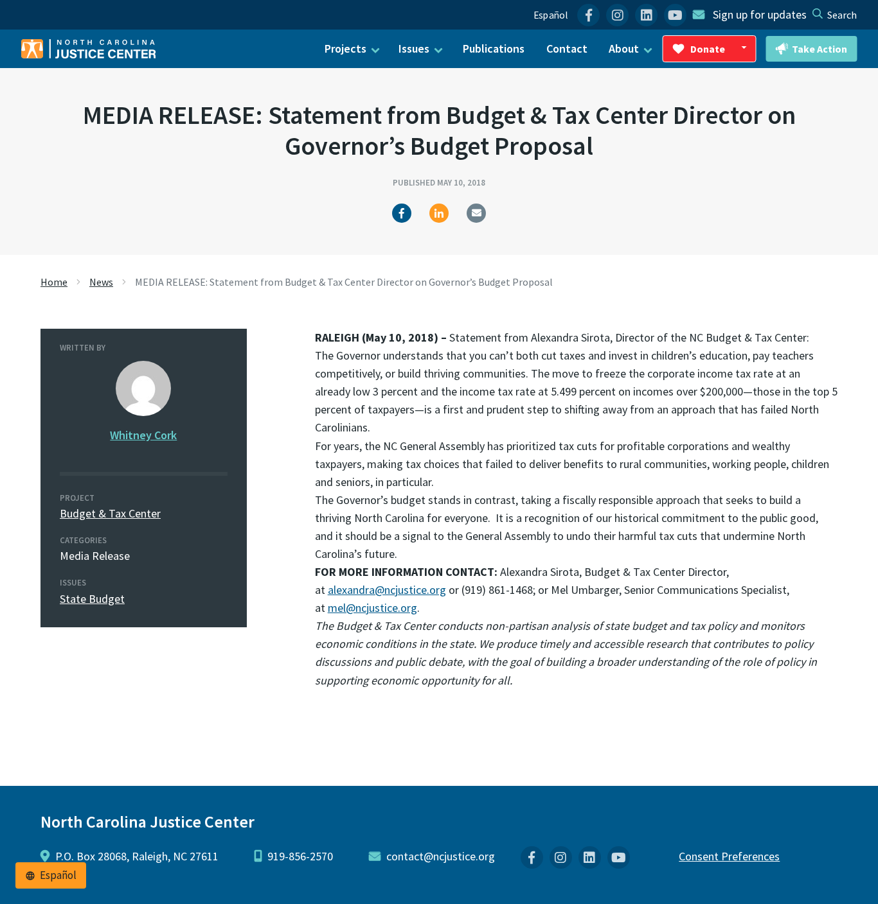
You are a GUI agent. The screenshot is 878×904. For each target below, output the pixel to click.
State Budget (92, 598)
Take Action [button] (819, 48)
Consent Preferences (729, 856)
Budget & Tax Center (110, 513)
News (101, 281)
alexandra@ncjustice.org (387, 589)
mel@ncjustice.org (372, 607)
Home (53, 281)
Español (550, 15)
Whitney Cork (143, 435)
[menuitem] (588, 15)
